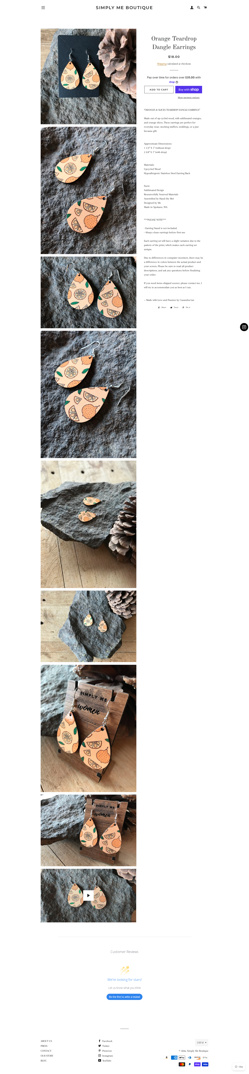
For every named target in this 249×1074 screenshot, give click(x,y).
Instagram (107, 1055)
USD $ (200, 1042)
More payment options (189, 97)
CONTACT (46, 1050)
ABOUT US (46, 1041)
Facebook (107, 1041)
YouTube (106, 1060)
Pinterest (107, 1050)
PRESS (44, 1045)
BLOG (43, 1060)
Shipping (162, 63)
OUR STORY (47, 1055)
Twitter (105, 1045)
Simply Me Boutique (124, 7)
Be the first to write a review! (124, 996)
